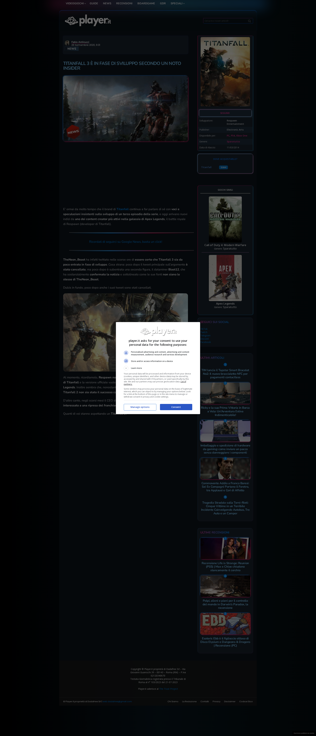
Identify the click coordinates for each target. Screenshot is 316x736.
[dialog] (158, 368)
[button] (158, 368)
